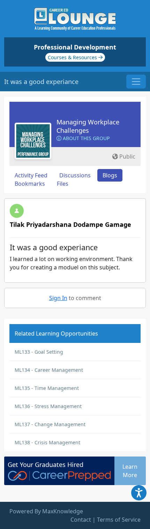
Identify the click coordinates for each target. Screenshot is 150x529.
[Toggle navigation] (136, 82)
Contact (80, 519)
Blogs (110, 175)
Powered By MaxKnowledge (46, 511)
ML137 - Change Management (50, 424)
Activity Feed (31, 175)
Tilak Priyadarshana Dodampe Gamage (70, 224)
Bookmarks (30, 183)
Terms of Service (119, 519)
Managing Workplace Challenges (88, 126)
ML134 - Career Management (49, 370)
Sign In (58, 298)
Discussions (75, 175)
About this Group (85, 138)
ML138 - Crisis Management (47, 442)
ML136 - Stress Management (48, 406)
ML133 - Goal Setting (39, 351)
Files (62, 183)
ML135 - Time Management (47, 388)
